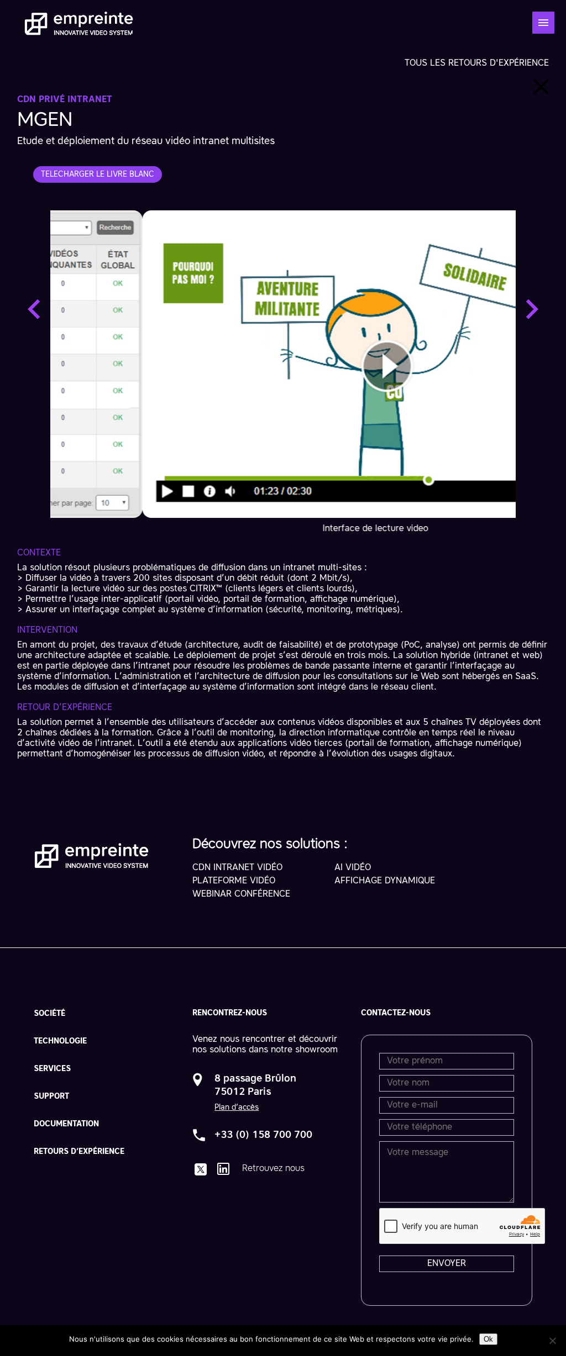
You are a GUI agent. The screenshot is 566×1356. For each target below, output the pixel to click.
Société (49, 1014)
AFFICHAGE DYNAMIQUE (384, 881)
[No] (552, 1340)
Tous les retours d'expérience (477, 63)
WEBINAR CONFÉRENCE (241, 894)
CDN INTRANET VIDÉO (237, 868)
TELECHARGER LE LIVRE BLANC (97, 174)
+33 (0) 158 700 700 (263, 1135)
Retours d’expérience (79, 1152)
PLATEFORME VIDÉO (233, 881)
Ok (488, 1339)
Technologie (60, 1041)
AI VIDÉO (352, 868)
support (51, 1096)
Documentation (66, 1124)
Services (52, 1069)
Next (532, 309)
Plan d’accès (236, 1107)
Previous (33, 309)
